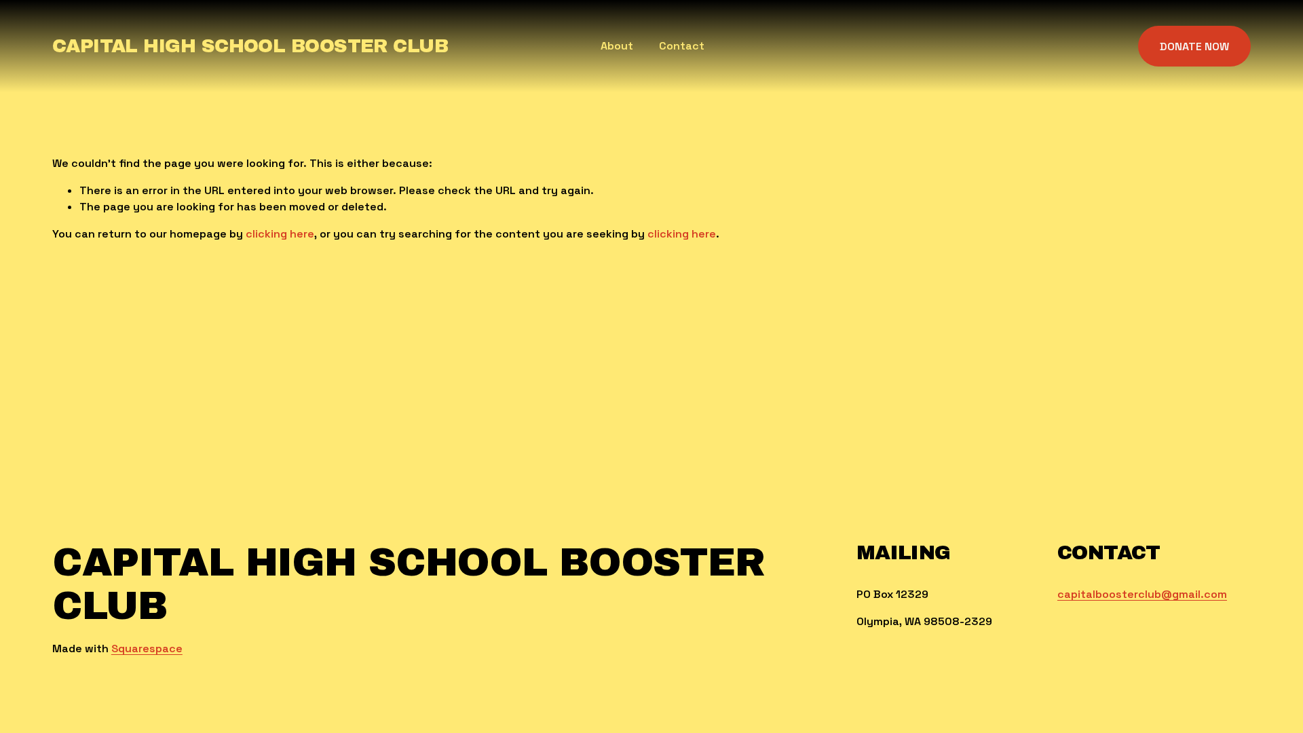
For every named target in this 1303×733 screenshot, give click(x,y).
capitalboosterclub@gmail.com (1142, 594)
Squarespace (147, 648)
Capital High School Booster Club (250, 46)
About (617, 46)
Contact (681, 46)
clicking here (280, 234)
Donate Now (1194, 46)
